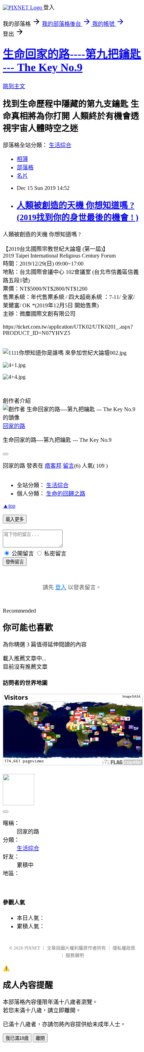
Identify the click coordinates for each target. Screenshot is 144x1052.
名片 (22, 176)
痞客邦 (53, 466)
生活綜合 (60, 145)
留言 (68, 466)
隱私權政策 (124, 948)
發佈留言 (15, 562)
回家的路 (14, 426)
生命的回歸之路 (65, 494)
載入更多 (15, 519)
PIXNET (32, 948)
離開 (40, 1038)
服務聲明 (75, 955)
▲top (9, 506)
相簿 (22, 159)
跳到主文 (14, 86)
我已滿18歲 (17, 1038)
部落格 (25, 167)
